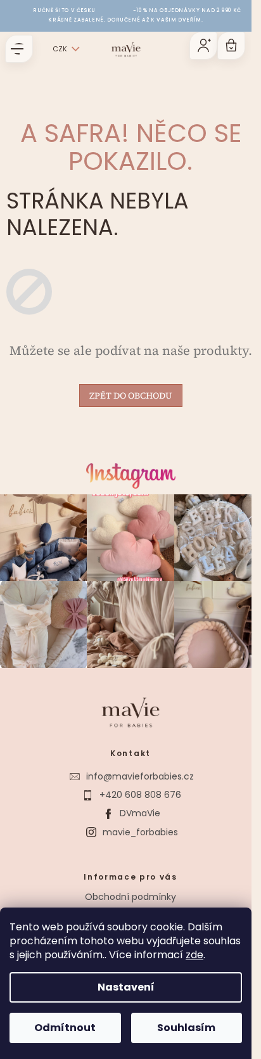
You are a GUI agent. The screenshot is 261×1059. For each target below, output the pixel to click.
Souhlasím (186, 1027)
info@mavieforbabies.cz (140, 776)
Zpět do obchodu (130, 395)
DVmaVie (140, 813)
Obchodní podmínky (130, 896)
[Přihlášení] (203, 46)
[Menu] (19, 49)
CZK (60, 49)
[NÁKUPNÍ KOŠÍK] (231, 46)
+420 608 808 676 (140, 794)
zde (194, 954)
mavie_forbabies (140, 832)
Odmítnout (65, 1027)
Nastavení (126, 987)
